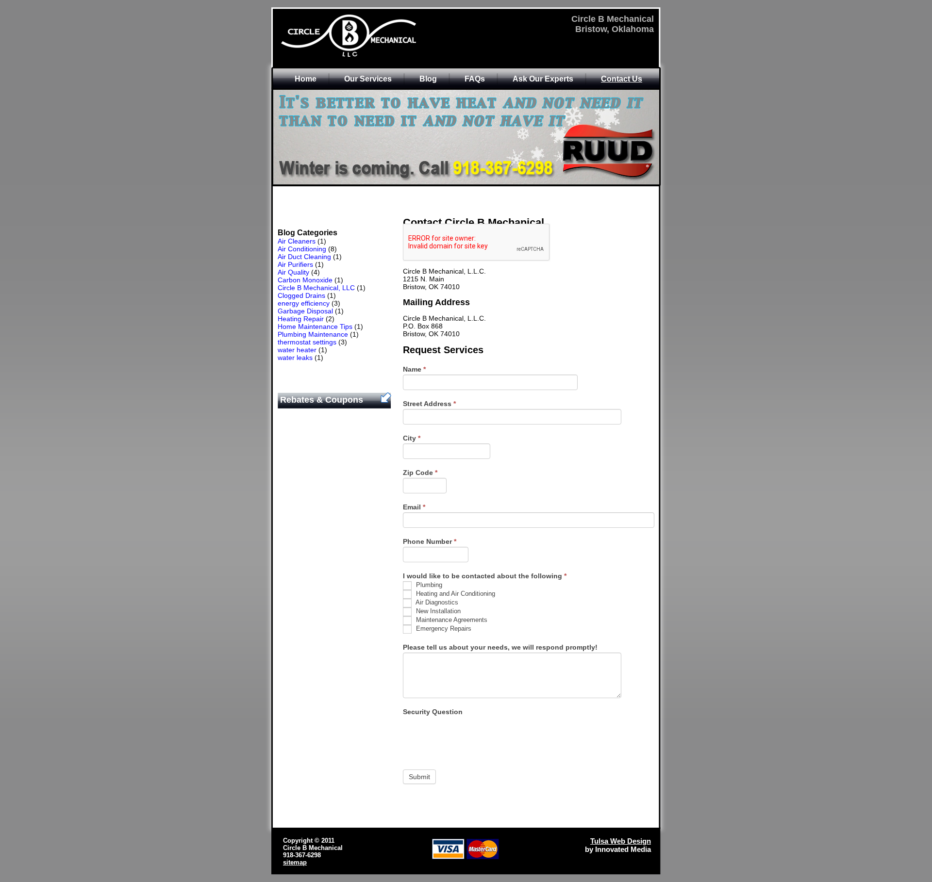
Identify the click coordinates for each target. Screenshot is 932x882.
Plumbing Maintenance (313, 334)
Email (414, 507)
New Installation (437, 611)
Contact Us (621, 79)
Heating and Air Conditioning (454, 593)
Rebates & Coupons (321, 400)
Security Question (433, 712)
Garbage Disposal (305, 311)
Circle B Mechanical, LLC (316, 288)
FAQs (475, 79)
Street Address (429, 404)
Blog (428, 79)
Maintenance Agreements (450, 619)
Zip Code (420, 472)
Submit (419, 777)
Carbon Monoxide (305, 280)
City (411, 438)
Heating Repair (301, 319)
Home (305, 79)
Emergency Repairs (442, 628)
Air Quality (293, 272)
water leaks (295, 357)
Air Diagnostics (436, 602)
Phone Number (429, 541)
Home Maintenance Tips (315, 326)
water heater (297, 350)
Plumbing (428, 584)
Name (414, 369)
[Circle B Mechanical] (374, 56)
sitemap (295, 862)
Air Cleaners (297, 241)
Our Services (368, 79)
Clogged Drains (301, 295)
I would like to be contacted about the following (484, 576)
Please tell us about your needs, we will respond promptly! (500, 647)
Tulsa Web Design (620, 841)
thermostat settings (307, 342)
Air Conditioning (302, 249)
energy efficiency (304, 303)
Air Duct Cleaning (304, 257)
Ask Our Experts (543, 79)
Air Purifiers (295, 264)
